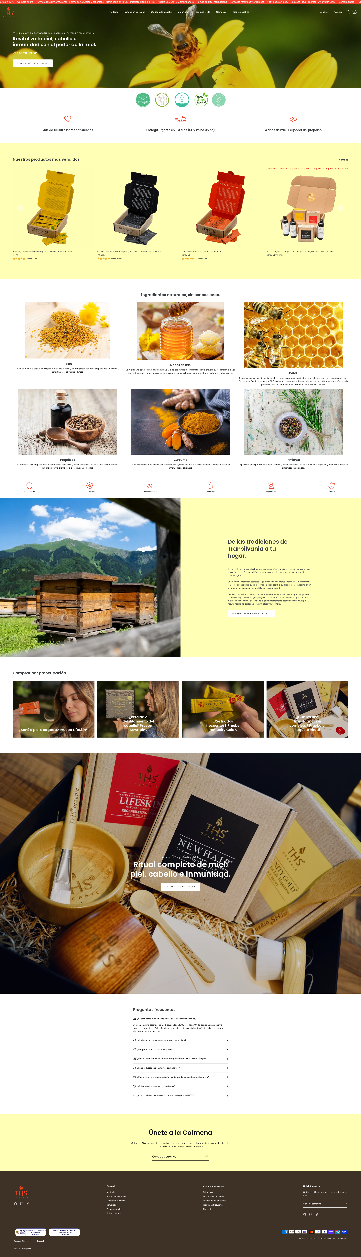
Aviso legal (342, 1238)
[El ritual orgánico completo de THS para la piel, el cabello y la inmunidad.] (307, 208)
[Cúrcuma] (180, 421)
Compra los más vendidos (33, 63)
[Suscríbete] (206, 1156)
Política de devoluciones (214, 1200)
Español (324, 12)
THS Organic (25, 1249)
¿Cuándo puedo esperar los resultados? (156, 1086)
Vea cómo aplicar (25, 53)
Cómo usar (221, 12)
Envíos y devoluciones (213, 1196)
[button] (20, 208)
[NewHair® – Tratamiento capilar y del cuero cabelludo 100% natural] (138, 208)
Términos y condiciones (327, 1238)
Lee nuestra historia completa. (251, 613)
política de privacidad (307, 1238)
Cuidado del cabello (161, 12)
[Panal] (293, 335)
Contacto (207, 1209)
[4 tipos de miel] (180, 331)
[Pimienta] (293, 421)
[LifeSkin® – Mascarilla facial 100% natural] (223, 208)
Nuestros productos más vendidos (46, 159)
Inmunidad (183, 12)
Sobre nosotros (241, 12)
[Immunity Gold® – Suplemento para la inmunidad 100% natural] (53, 208)
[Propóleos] (67, 421)
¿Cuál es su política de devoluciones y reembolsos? (161, 1040)
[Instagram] (21, 1203)
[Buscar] (348, 12)
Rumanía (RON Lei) (21, 1241)
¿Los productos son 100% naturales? (154, 1049)
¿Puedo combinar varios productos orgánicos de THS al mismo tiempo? (171, 1058)
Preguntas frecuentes (213, 1205)
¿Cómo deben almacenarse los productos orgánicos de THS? (166, 1095)
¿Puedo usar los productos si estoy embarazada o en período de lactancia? (173, 1077)
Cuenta (338, 12)
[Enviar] (345, 1203)
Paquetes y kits (202, 12)
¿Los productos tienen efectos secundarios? (158, 1068)
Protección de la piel (134, 12)
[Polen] (67, 330)
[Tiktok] (28, 1203)
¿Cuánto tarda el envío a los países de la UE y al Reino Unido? (166, 1018)
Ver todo (113, 12)
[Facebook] (15, 1203)
